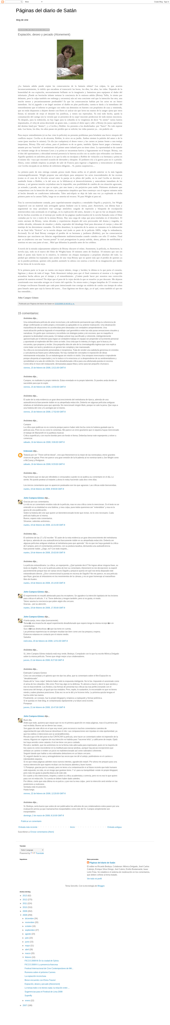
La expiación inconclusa (35, 976)
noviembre (30, 922)
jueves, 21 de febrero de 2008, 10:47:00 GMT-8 (44, 707)
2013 (25, 896)
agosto (28, 934)
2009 (25, 911)
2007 (25, 1005)
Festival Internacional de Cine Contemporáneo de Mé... (49, 968)
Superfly (28, 995)
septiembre (30, 930)
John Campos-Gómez (34, 498)
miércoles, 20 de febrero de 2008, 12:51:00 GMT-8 (46, 641)
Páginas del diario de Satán (46, 10)
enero (28, 1000)
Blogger (101, 886)
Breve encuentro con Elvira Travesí (40, 980)
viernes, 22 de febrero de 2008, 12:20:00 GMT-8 (45, 793)
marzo (28, 953)
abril (27, 949)
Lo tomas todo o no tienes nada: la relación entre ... (47, 988)
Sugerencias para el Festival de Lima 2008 (43, 992)
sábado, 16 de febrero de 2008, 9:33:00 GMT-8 (44, 464)
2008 (25, 915)
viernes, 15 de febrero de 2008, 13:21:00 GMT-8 (45, 368)
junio (27, 942)
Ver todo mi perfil (94, 879)
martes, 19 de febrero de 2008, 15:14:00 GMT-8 (44, 583)
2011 (25, 903)
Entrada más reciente (28, 827)
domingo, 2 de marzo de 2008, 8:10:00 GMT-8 (44, 815)
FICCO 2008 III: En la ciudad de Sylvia (42, 961)
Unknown (28, 451)
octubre (28, 926)
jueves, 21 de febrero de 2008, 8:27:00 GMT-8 (44, 660)
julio (27, 938)
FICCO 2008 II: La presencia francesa (41, 964)
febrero (28, 957)
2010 (25, 907)
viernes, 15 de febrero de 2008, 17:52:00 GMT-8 (45, 412)
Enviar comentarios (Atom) (42, 832)
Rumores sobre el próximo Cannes (40, 972)
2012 (25, 900)
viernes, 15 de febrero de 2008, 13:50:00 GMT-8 (45, 387)
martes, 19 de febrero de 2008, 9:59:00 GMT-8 (44, 489)
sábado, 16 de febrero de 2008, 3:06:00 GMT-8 (44, 442)
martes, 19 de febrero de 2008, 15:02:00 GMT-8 (44, 553)
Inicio (72, 827)
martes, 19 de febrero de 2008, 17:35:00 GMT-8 (44, 608)
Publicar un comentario (31, 821)
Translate (40, 853)
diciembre (29, 918)
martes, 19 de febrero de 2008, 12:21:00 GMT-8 (44, 525)
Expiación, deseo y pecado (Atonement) (42, 984)
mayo (27, 946)
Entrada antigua (115, 827)
